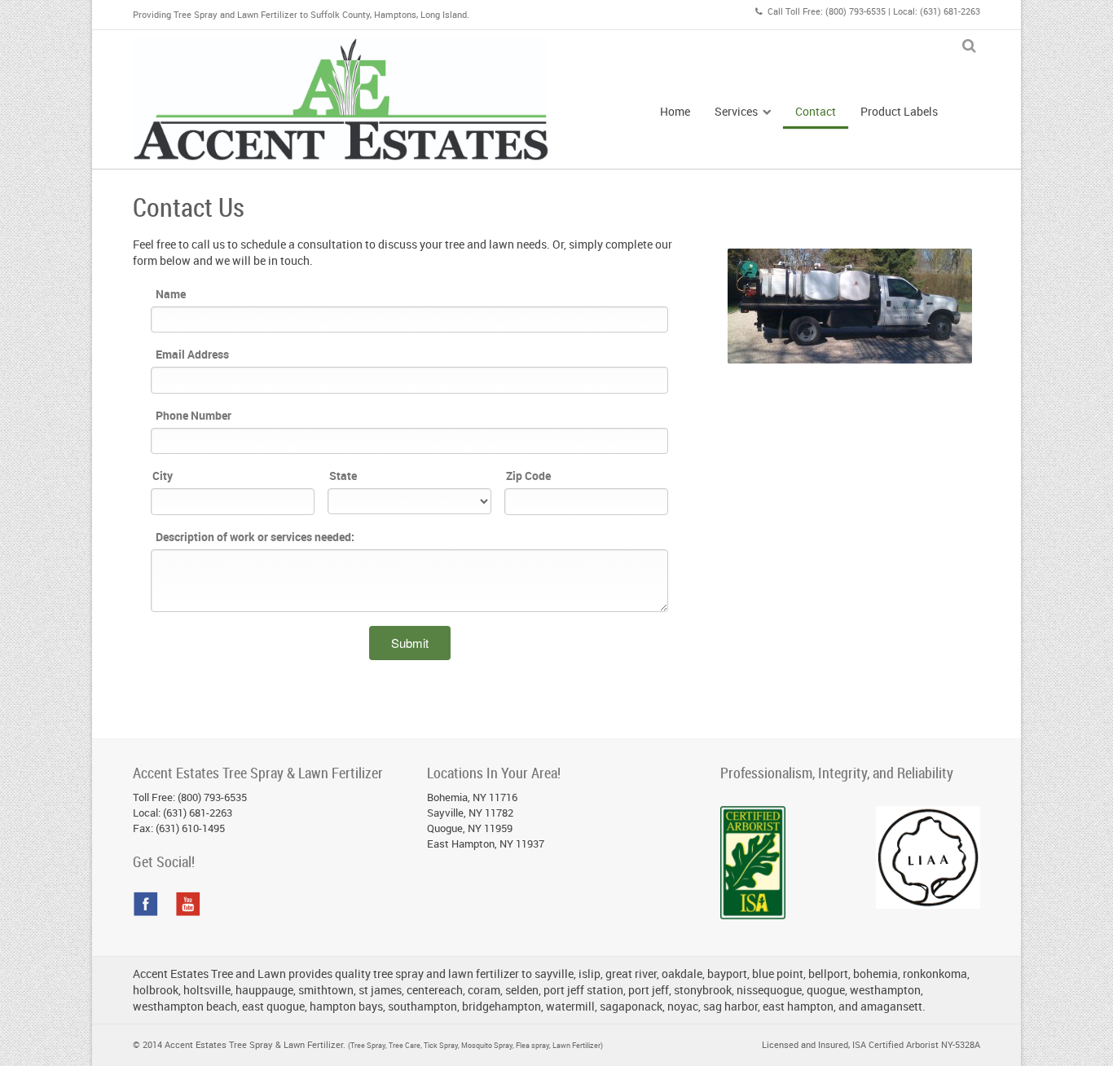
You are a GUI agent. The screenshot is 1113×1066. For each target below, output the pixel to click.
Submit (410, 642)
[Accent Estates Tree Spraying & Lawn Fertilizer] (340, 99)
